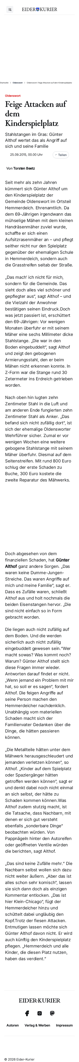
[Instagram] (39, 1013)
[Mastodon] (52, 1013)
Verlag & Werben (37, 1025)
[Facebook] (27, 1013)
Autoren (13, 1025)
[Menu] (9, 9)
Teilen (62, 155)
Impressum (64, 1025)
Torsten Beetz (24, 168)
